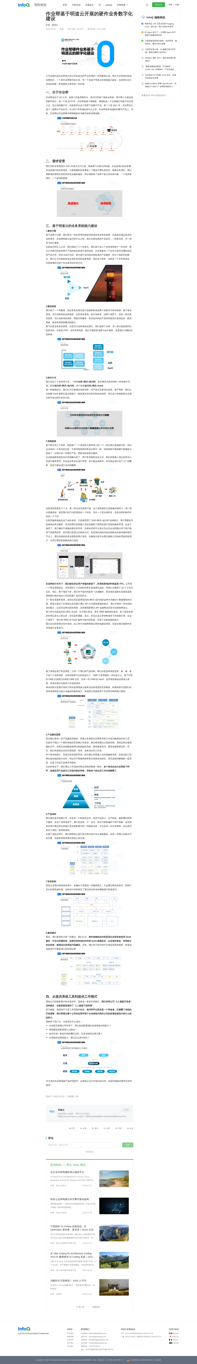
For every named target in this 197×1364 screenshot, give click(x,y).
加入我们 (70, 1343)
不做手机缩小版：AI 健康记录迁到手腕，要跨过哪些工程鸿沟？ (160, 50)
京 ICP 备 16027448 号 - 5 (115, 1360)
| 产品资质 (157, 1360)
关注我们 (70, 1346)
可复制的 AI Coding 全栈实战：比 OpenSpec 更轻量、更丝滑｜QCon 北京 (72, 1228)
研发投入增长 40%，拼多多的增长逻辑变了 (160, 59)
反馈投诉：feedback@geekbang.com (94, 1340)
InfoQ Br (176, 1343)
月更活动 (76, 5)
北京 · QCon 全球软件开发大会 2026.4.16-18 (137, 1333)
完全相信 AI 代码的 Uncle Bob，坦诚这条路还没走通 (160, 76)
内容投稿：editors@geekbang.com (93, 1333)
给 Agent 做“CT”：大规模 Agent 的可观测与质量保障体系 (160, 33)
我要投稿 (70, 1337)
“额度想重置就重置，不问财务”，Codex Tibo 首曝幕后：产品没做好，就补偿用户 (160, 68)
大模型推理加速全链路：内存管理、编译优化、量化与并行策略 (161, 42)
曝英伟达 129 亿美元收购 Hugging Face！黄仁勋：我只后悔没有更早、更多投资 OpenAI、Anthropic (160, 25)
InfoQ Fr (175, 1340)
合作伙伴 (70, 1340)
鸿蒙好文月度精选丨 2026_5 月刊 (68, 1280)
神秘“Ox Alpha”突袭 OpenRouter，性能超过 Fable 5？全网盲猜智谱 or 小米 (160, 85)
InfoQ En (176, 1333)
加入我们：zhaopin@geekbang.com (94, 1343)
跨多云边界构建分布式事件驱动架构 (69, 1199)
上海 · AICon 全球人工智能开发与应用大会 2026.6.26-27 (141, 1337)
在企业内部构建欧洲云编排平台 (67, 1172)
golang (108, 5)
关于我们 (70, 1333)
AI (100, 5)
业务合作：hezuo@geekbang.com (93, 1337)
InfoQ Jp (175, 1337)
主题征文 (89, 5)
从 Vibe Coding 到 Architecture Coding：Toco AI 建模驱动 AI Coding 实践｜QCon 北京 (72, 1255)
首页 (65, 5)
